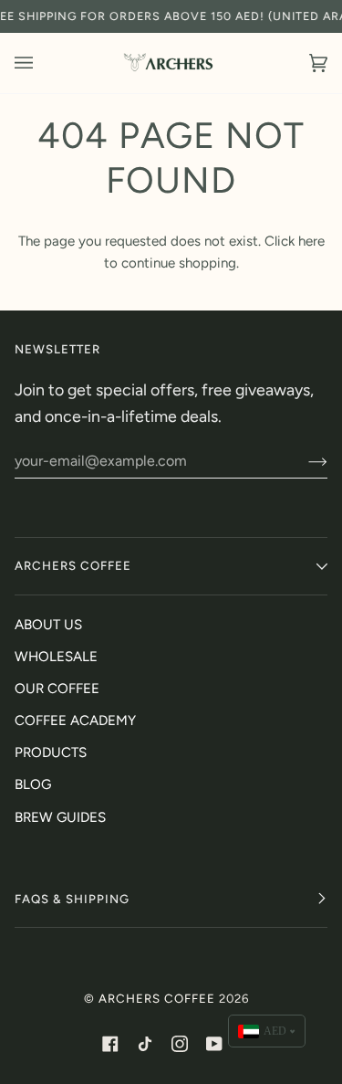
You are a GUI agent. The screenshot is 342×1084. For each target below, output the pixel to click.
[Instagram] (179, 1044)
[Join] (303, 461)
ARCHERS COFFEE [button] (73, 565)
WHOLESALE (56, 656)
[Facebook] (110, 1044)
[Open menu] (42, 63)
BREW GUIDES (60, 817)
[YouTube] (214, 1044)
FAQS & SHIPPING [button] (72, 898)
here (311, 241)
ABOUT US (48, 624)
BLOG (33, 784)
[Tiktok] (145, 1044)
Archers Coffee (156, 998)
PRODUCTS (51, 752)
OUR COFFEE (57, 688)
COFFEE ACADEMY (75, 720)
